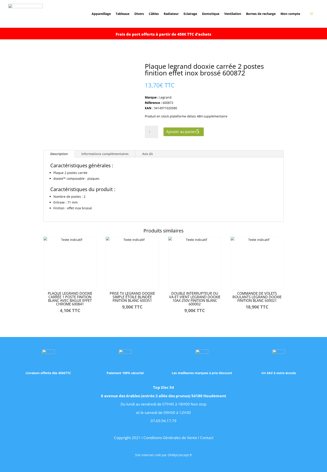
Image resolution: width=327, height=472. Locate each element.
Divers (139, 14)
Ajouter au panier (181, 131)
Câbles (154, 14)
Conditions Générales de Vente (170, 437)
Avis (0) (147, 154)
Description (59, 154)
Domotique (210, 14)
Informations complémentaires (105, 154)
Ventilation (232, 14)
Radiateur (171, 14)
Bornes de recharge (261, 14)
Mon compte (290, 14)
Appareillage (101, 14)
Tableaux (122, 14)
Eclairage (190, 14)
